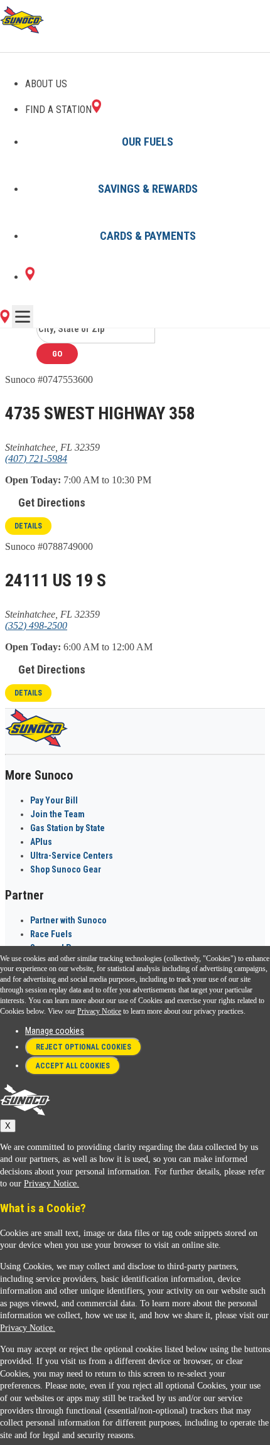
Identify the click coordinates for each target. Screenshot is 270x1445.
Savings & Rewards (148, 188)
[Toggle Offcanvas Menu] (22, 316)
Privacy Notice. (51, 1183)
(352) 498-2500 (36, 625)
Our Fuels (147, 141)
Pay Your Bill (54, 800)
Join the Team (57, 814)
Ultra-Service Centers (71, 856)
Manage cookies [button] (54, 1031)
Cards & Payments (148, 235)
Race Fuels (51, 934)
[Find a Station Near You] (4, 320)
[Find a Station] (30, 277)
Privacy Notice (99, 1011)
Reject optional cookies (83, 1047)
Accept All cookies (73, 1065)
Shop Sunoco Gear (65, 869)
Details (28, 526)
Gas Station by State (67, 828)
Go (57, 353)
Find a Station (58, 109)
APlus (41, 842)
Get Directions (51, 502)
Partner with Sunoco (68, 920)
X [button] (8, 1126)
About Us (46, 84)
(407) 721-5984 (36, 458)
